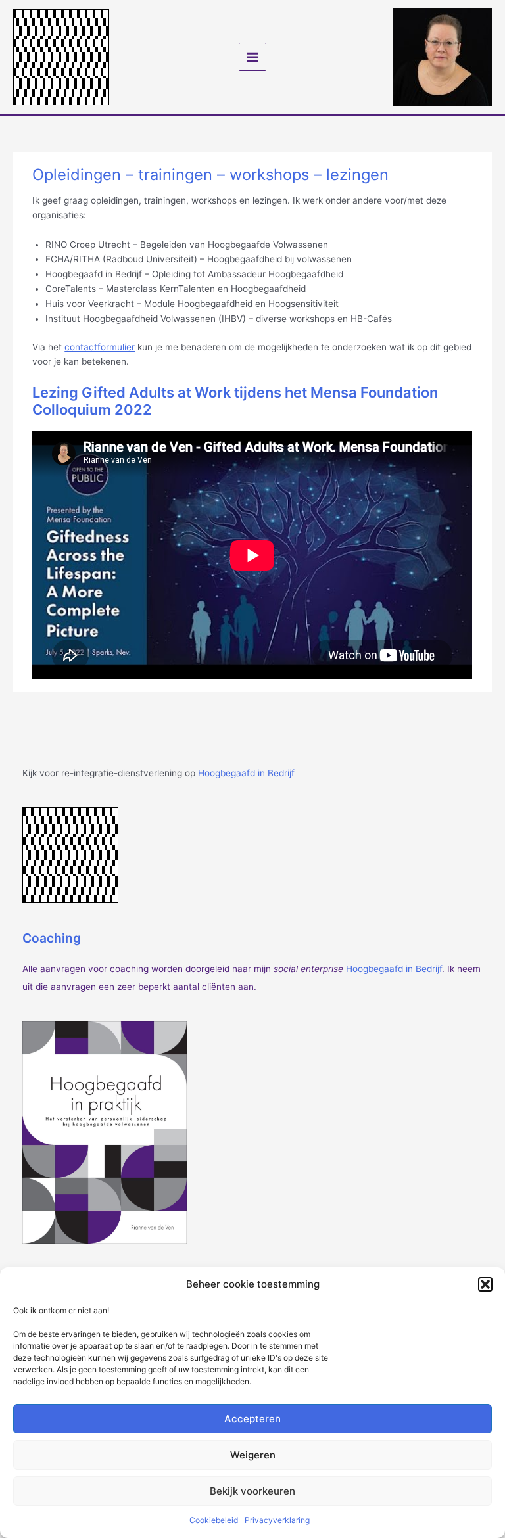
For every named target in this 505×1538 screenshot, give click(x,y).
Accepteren (252, 1418)
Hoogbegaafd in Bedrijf (246, 773)
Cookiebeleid (213, 1520)
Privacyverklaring (277, 1520)
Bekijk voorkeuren (252, 1491)
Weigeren (253, 1455)
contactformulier (99, 347)
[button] (485, 1284)
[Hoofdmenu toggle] (253, 57)
